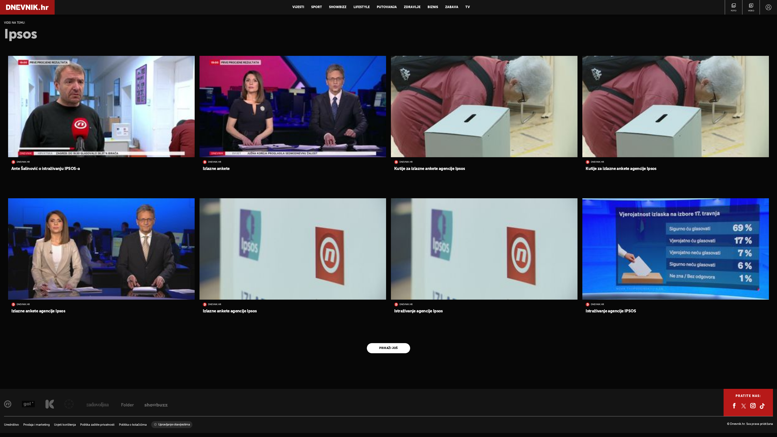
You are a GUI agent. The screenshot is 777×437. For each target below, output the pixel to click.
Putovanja (387, 7)
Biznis (433, 7)
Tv (467, 7)
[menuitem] (768, 7)
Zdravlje (412, 7)
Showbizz (337, 7)
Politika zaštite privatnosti (97, 424)
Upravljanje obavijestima (174, 424)
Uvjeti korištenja (65, 424)
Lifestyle (361, 7)
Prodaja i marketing (36, 424)
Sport (316, 7)
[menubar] (768, 7)
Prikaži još (388, 348)
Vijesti (298, 7)
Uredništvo (11, 424)
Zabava (451, 7)
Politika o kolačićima (133, 424)
